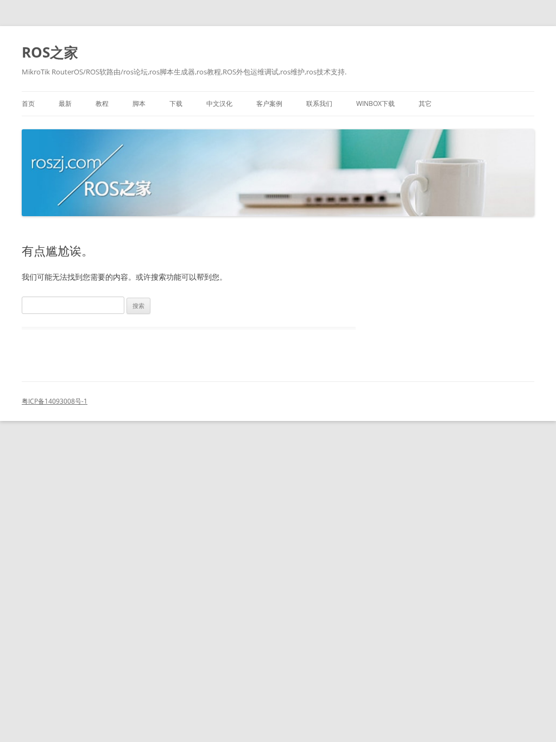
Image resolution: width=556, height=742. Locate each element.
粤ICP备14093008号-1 (54, 401)
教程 (102, 103)
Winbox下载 (375, 103)
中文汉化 (219, 103)
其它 (425, 103)
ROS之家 (50, 52)
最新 (65, 103)
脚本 (139, 103)
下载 (175, 103)
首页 (28, 103)
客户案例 (269, 103)
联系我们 (319, 103)
